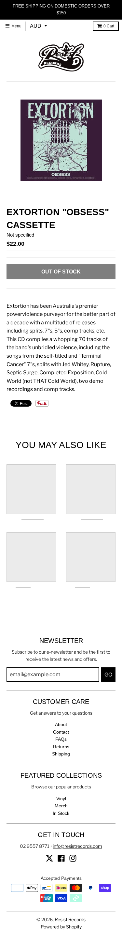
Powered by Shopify (61, 926)
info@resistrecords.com (77, 846)
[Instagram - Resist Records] (73, 858)
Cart (108, 26)
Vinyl (61, 798)
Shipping (61, 753)
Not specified (20, 235)
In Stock (61, 813)
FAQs (61, 739)
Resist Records (70, 919)
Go (108, 674)
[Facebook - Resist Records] (61, 858)
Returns (61, 746)
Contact (61, 732)
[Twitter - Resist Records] (49, 858)
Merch (61, 805)
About (61, 724)
